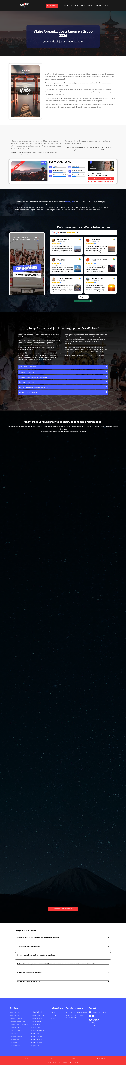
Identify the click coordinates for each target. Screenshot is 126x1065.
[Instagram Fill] (90, 1016)
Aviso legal (75, 1058)
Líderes (106, 5)
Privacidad (51, 1058)
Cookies (26, 1058)
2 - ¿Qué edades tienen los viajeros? (28, 946)
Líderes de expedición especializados (34, 387)
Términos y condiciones (99, 1058)
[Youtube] (93, 1016)
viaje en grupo (69, 202)
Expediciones (51, 5)
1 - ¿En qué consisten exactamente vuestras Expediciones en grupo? (39, 937)
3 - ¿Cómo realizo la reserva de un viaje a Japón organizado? (36, 955)
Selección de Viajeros (29, 392)
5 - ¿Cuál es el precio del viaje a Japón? (29, 972)
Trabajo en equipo (28, 382)
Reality (98, 5)
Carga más (83, 297)
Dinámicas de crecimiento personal (34, 377)
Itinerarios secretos (28, 367)
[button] (25, 91)
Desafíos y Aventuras (29, 372)
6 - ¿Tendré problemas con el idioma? (29, 981)
